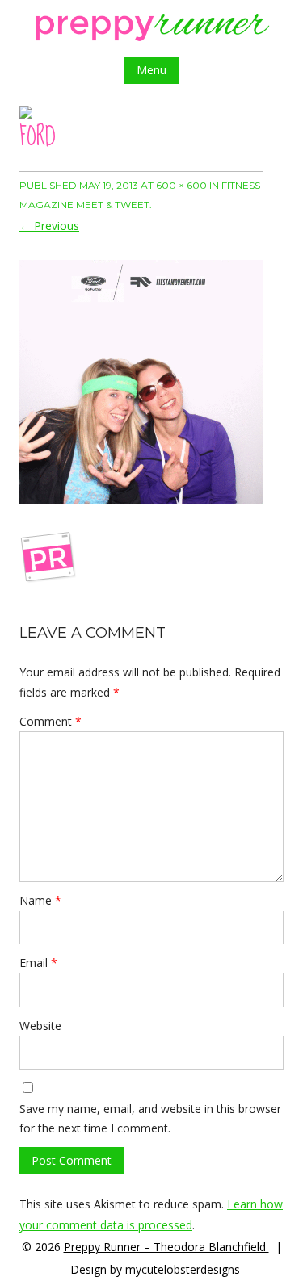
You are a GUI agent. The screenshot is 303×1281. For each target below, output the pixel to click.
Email (38, 962)
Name (40, 900)
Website (40, 1025)
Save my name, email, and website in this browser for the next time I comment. (150, 1118)
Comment (50, 721)
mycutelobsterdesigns (182, 1269)
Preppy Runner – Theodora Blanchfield (166, 1246)
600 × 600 (181, 185)
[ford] (141, 382)
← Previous (49, 225)
